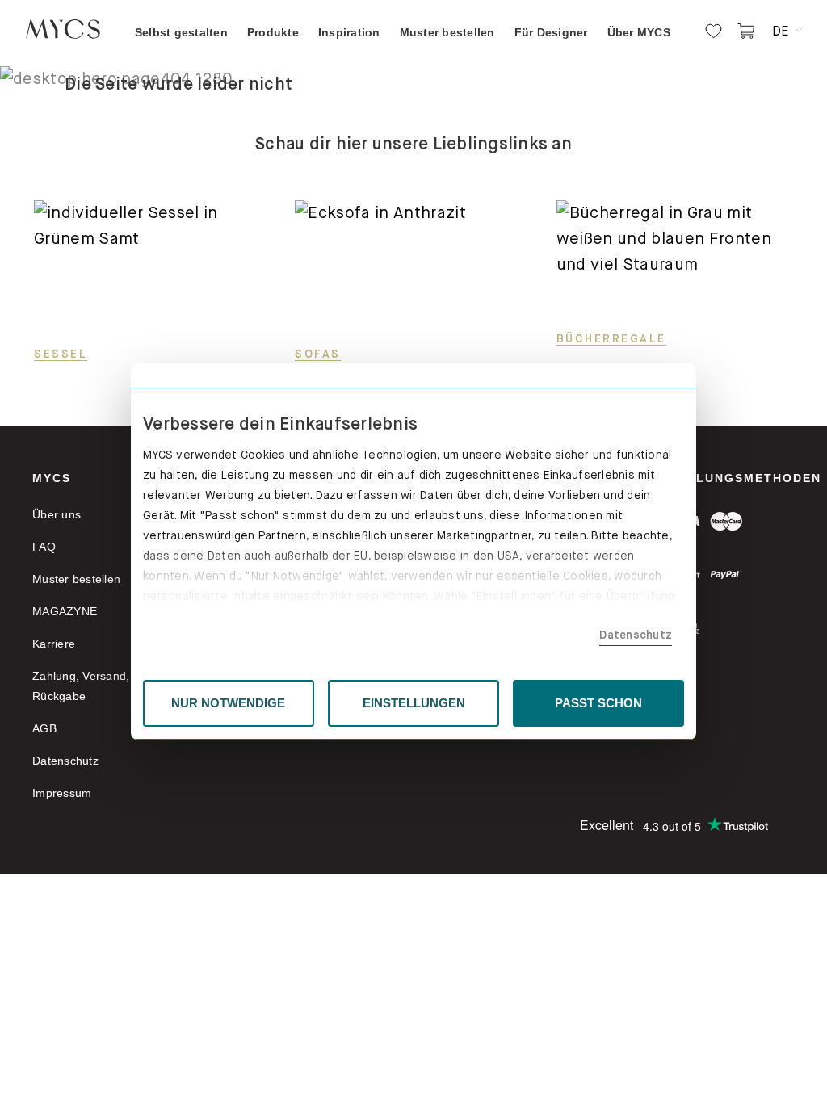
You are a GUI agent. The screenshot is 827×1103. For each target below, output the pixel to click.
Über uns (56, 514)
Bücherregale (611, 338)
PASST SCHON (598, 703)
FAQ (44, 546)
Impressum (61, 792)
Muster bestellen (76, 578)
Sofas (318, 353)
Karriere (53, 643)
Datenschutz (635, 634)
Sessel (60, 353)
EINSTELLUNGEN (414, 703)
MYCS (51, 478)
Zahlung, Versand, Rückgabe (80, 685)
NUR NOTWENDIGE (228, 703)
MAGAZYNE (64, 611)
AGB (44, 728)
